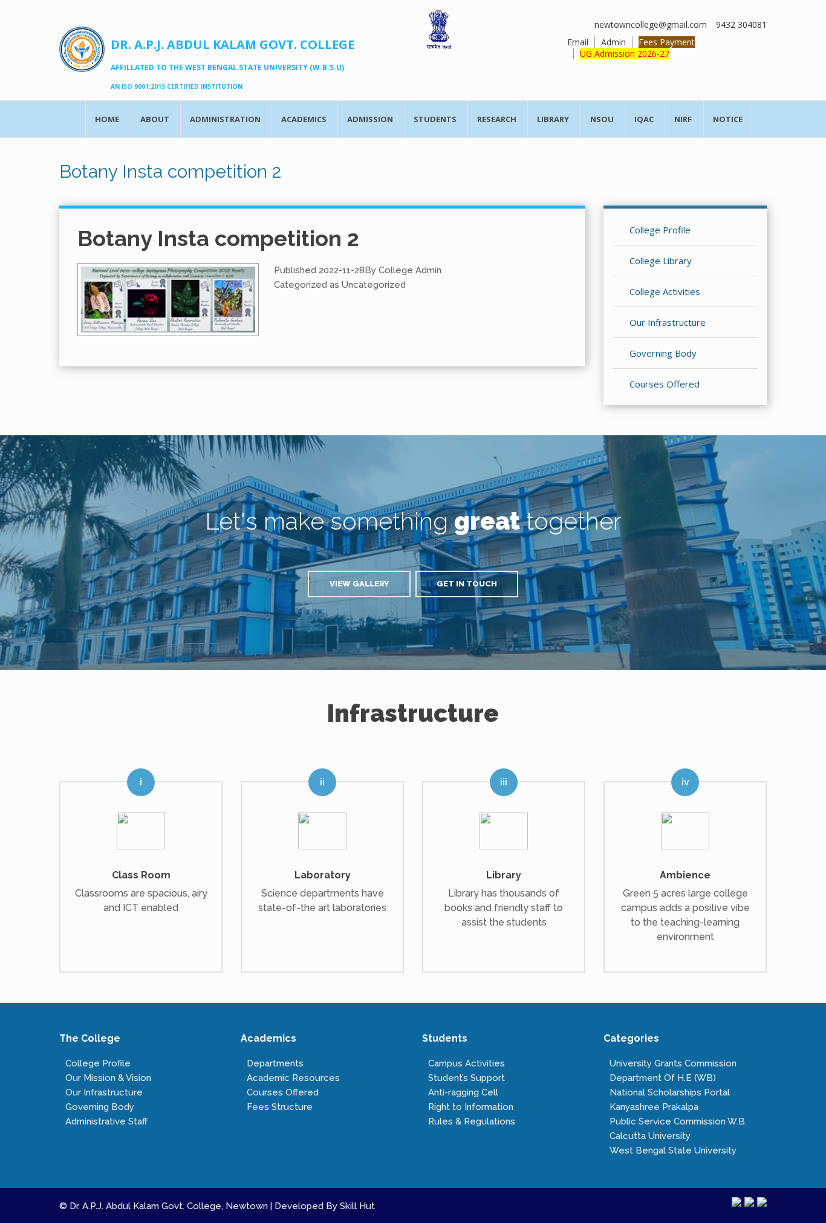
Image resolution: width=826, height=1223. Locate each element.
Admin (613, 42)
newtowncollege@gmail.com (650, 24)
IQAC (644, 119)
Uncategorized (374, 284)
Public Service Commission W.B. (678, 1121)
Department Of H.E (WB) (663, 1077)
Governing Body (99, 1106)
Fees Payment (667, 42)
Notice (728, 119)
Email (577, 42)
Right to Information (470, 1106)
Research (496, 119)
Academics (304, 119)
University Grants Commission (673, 1063)
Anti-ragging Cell (463, 1092)
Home (107, 119)
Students (435, 119)
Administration (225, 119)
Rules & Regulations (471, 1121)
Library (553, 119)
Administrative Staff (106, 1121)
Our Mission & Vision (108, 1077)
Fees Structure (280, 1106)
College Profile (98, 1063)
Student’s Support (466, 1077)
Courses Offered (283, 1092)
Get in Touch (467, 583)
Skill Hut (357, 1206)
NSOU (602, 119)
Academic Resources (293, 1077)
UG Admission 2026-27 (624, 53)
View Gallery (359, 583)
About (154, 119)
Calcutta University (650, 1136)
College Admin (410, 270)
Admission (370, 119)
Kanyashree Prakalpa (654, 1106)
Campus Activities (466, 1063)
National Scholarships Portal (670, 1092)
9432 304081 (741, 24)
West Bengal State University (673, 1150)
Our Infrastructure (104, 1092)
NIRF (683, 119)
